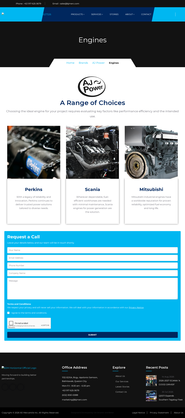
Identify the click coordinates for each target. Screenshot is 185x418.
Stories (114, 14)
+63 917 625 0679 (32, 3)
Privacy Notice (136, 307)
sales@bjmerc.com (69, 3)
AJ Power (98, 62)
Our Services (121, 381)
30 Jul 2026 (167, 392)
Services (96, 14)
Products (77, 14)
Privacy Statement (159, 412)
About (129, 14)
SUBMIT (92, 335)
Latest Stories (122, 386)
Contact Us (121, 392)
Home (70, 62)
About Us (120, 376)
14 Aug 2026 (167, 376)
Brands (83, 62)
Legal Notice (138, 412)
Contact (146, 14)
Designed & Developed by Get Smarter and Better (92, 413)
